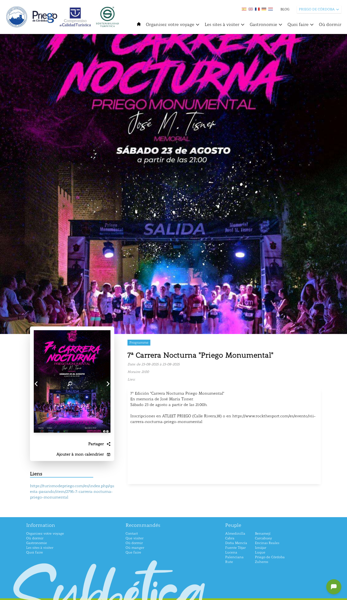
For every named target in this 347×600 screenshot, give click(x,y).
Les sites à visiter (222, 24)
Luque (260, 552)
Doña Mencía (236, 543)
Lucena (231, 552)
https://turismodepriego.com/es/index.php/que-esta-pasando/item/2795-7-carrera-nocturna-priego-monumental (72, 491)
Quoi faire (298, 24)
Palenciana (234, 557)
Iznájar (260, 548)
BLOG (284, 9)
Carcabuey (263, 538)
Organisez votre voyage (170, 24)
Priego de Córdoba (270, 557)
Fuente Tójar (235, 548)
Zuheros (261, 562)
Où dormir (330, 24)
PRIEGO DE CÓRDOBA (317, 9)
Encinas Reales (267, 543)
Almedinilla (235, 534)
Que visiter (135, 538)
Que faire (133, 552)
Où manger (135, 548)
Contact (132, 534)
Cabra (229, 538)
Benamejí (263, 534)
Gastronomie (263, 24)
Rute (229, 562)
